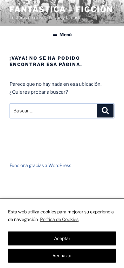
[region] (62, 233)
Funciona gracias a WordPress (40, 165)
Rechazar (62, 255)
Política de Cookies (59, 219)
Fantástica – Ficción (61, 9)
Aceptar (62, 238)
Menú (65, 34)
